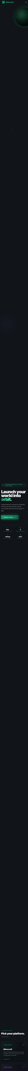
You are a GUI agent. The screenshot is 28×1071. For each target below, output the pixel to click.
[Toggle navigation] (26, 2)
